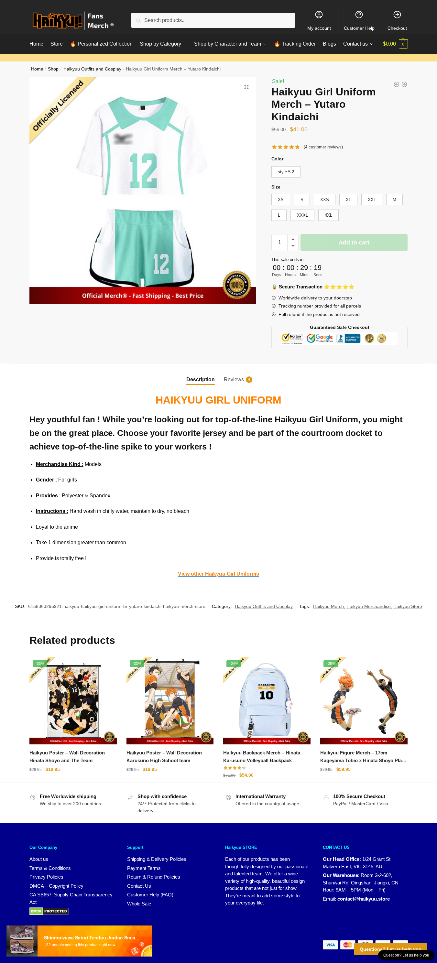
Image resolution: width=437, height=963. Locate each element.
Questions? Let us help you (390, 949)
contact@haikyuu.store (363, 899)
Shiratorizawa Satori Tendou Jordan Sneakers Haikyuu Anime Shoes (92, 938)
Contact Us (139, 886)
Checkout (397, 28)
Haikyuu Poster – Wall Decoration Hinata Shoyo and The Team (67, 756)
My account (319, 28)
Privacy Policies (46, 877)
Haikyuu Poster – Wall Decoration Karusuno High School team (164, 756)
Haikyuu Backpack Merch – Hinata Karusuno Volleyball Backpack (261, 756)
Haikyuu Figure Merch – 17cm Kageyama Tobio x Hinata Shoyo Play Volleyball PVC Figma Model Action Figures (362, 757)
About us (38, 859)
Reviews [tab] (234, 379)
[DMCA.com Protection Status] (49, 911)
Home (37, 69)
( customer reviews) (323, 147)
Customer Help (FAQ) (150, 894)
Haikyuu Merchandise (368, 606)
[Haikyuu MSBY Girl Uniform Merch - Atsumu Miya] (404, 84)
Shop (53, 69)
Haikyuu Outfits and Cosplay (92, 69)
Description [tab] (200, 379)
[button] (246, 87)
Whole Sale (139, 903)
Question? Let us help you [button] (406, 955)
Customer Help (359, 28)
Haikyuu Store (407, 606)
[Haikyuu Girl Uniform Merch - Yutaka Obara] (396, 84)
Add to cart (354, 242)
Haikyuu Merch (328, 606)
